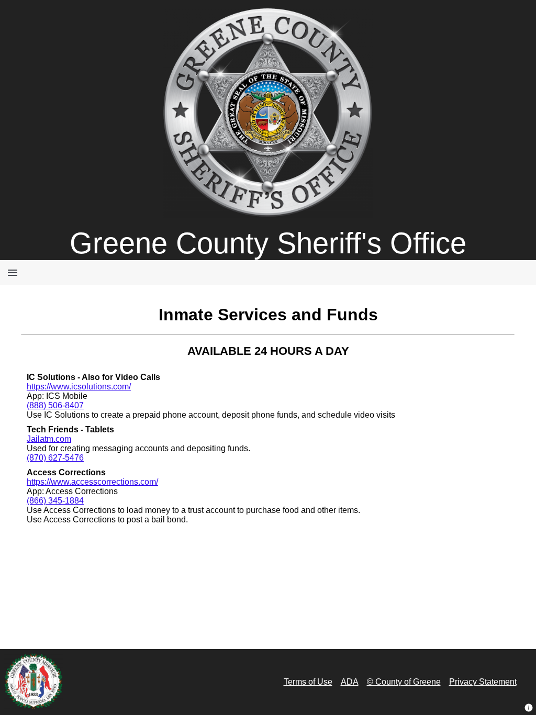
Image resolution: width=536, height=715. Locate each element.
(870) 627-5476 (55, 457)
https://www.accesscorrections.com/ (92, 481)
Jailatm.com (49, 438)
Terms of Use (308, 681)
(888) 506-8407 (55, 405)
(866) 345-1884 (55, 500)
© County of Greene (404, 681)
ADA (350, 681)
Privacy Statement (483, 681)
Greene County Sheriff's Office (268, 243)
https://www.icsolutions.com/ (79, 386)
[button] (528, 707)
